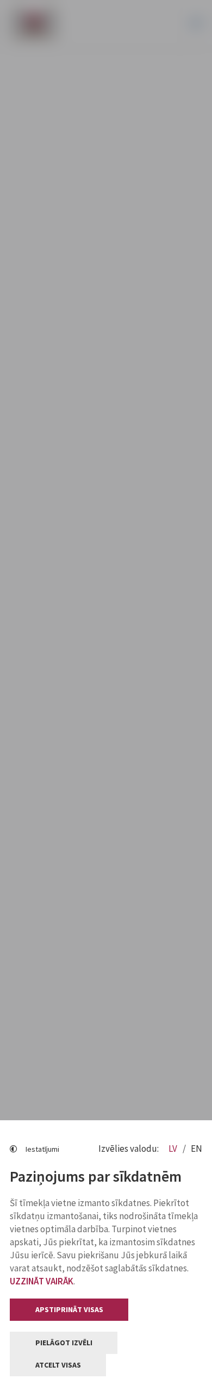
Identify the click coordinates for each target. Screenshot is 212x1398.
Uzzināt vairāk (41, 1281)
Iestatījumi (42, 1149)
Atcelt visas (58, 1365)
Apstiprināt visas (69, 1309)
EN (196, 1148)
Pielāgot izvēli (63, 1342)
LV (174, 1148)
